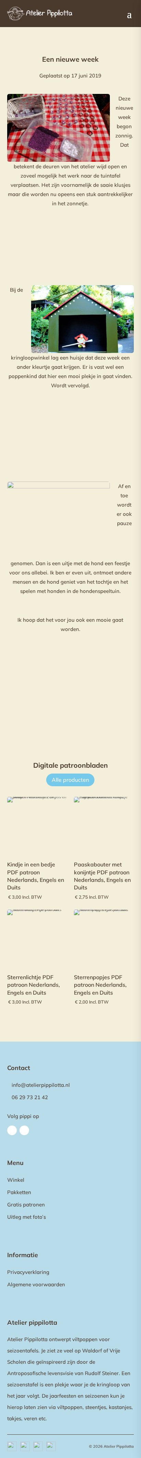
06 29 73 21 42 (30, 1097)
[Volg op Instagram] (24, 1130)
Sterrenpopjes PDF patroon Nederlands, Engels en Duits (100, 985)
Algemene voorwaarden (36, 1284)
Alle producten (70, 779)
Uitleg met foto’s (26, 1217)
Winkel (15, 1180)
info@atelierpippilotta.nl (41, 1085)
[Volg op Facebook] (12, 1130)
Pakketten (19, 1192)
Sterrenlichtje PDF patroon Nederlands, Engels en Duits (33, 985)
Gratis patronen (26, 1204)
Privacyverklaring (28, 1272)
